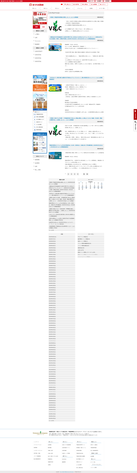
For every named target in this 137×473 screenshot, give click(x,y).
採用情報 (37, 159)
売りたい (57, 8)
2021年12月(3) (52, 360)
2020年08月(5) (52, 396)
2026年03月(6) (52, 247)
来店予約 (77, 4)
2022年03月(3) (52, 354)
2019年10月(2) (52, 418)
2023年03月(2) (52, 327)
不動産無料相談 (94, 447)
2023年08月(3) (52, 316)
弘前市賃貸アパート (66, 447)
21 (98, 187)
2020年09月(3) (52, 394)
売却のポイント (79, 461)
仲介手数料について (80, 459)
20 (94, 187)
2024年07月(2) (52, 292)
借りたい (46, 8)
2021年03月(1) (52, 380)
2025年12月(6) (52, 254)
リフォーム (79, 8)
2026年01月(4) (52, 252)
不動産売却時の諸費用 (80, 456)
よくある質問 (78, 464)
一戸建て (37, 34)
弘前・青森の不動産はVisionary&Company (67, 471)
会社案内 (37, 163)
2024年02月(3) (52, 303)
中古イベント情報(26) (83, 236)
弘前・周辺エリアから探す (53, 456)
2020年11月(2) (52, 389)
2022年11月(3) (52, 336)
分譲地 (90, 8)
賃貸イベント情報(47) (83, 241)
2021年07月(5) (52, 371)
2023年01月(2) (52, 332)
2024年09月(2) (52, 287)
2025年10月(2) (52, 259)
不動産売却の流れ (79, 453)
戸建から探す (50, 450)
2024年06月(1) (52, 294)
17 (82, 187)
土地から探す (50, 453)
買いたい (35, 8)
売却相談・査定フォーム (81, 447)
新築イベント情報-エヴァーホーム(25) (86, 252)
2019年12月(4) (52, 413)
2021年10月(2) (52, 365)
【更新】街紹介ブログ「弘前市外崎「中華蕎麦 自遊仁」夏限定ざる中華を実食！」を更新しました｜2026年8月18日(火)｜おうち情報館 (62, 210)
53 (87, 174)
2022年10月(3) (52, 338)
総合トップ (91, 1)
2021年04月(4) (52, 378)
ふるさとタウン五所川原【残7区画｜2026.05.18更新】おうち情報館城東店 (62, 215)
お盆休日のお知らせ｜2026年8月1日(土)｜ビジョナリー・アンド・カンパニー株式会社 (61, 223)
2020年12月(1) (52, 387)
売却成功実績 (78, 450)
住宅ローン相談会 (94, 444)
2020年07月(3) (52, 398)
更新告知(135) (81, 247)
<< (80, 181)
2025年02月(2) (52, 276)
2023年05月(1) (52, 323)
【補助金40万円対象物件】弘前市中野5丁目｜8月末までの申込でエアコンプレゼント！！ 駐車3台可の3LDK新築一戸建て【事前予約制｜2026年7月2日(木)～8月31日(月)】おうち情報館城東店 (76, 37)
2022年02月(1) (52, 356)
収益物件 (37, 44)
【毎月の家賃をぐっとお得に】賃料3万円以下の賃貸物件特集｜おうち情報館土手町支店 (61, 219)
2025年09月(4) (52, 261)
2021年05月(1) (52, 376)
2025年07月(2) (52, 265)
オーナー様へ (102, 8)
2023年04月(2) (52, 325)
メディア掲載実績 (37, 456)
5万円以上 (37, 68)
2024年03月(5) (52, 301)
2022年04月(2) (52, 351)
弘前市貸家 (64, 450)
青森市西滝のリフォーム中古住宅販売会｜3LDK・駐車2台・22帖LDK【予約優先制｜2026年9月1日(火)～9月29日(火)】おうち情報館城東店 (76, 146)
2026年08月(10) (52, 236)
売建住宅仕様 (50, 461)
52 (84, 174)
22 (101, 187)
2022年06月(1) (52, 347)
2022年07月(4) (52, 345)
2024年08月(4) (52, 289)
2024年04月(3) (52, 298)
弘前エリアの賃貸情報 (66, 444)
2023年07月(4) (52, 318)
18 (86, 187)
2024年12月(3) (52, 281)
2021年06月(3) (52, 374)
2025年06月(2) (52, 267)
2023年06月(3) (52, 321)
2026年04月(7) (52, 245)
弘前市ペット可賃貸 (66, 453)
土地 (36, 37)
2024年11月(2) (52, 283)
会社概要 (92, 456)
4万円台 (37, 65)
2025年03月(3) (52, 274)
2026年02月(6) (52, 250)
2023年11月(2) (52, 309)
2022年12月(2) (52, 334)
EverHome (64, 459)
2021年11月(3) (52, 363)
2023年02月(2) (52, 329)
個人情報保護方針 (37, 459)
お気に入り (68, 4)
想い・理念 (38, 169)
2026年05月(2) (52, 243)
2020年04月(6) (52, 405)
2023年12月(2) (52, 307)
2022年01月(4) (52, 358)
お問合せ (86, 4)
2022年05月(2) (52, 349)
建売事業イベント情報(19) (84, 239)
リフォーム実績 (94, 467)
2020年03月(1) (52, 407)
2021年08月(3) (52, 369)
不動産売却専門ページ (80, 444)
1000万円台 (38, 54)
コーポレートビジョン (38, 450)
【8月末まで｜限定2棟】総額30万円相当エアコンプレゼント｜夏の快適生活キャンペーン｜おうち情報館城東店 (76, 78)
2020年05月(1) (52, 402)
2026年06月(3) (52, 241)
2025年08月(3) (52, 263)
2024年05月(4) (52, 296)
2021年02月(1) (52, 383)
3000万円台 (38, 61)
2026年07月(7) (52, 239)
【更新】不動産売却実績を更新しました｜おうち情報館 (64, 17)
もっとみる (51, 230)
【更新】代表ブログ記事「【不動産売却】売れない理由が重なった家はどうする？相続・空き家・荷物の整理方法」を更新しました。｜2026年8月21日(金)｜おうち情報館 (62, 199)
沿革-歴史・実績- (37, 453)
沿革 (36, 166)
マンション (38, 40)
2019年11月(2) (52, 416)
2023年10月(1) (52, 312)
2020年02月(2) (52, 409)
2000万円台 (38, 57)
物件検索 (49, 447)
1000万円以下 (38, 51)
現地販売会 (50, 459)
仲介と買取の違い (79, 467)
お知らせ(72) (81, 250)
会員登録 (95, 4)
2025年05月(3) (52, 270)
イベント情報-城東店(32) (83, 245)
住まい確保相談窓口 (94, 450)
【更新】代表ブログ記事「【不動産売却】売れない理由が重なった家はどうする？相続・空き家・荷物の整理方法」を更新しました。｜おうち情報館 (76, 119)
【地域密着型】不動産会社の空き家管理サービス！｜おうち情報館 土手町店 (62, 227)
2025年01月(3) (52, 278)
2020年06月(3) (52, 400)
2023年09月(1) (52, 314)
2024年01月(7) (52, 305)
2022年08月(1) (52, 343)
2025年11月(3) (52, 256)
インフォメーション (37, 444)
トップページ (36, 441)
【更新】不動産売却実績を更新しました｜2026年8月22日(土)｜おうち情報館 (62, 183)
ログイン (104, 4)
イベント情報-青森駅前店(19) (84, 243)
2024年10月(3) (52, 285)
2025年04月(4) (52, 272)
